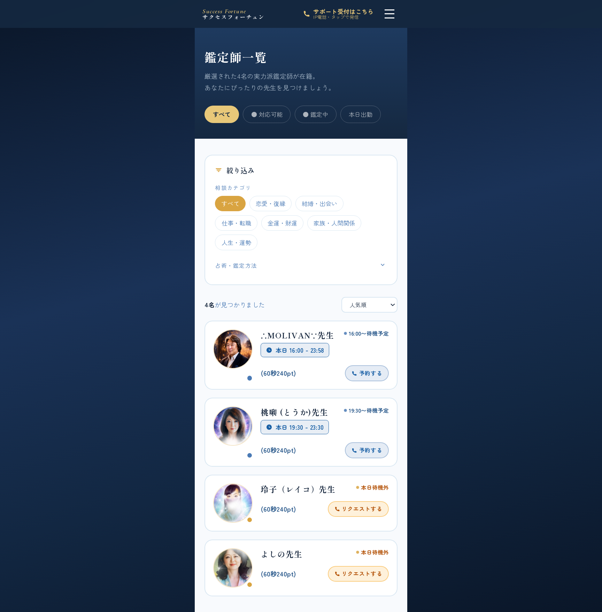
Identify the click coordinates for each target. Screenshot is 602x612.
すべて (222, 114)
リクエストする (361, 508)
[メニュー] (390, 14)
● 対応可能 (267, 114)
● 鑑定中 (315, 114)
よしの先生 (281, 554)
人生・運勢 (236, 242)
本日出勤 (360, 114)
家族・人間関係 (334, 223)
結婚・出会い (319, 203)
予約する (369, 373)
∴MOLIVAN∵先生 (297, 335)
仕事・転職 (236, 223)
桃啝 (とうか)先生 (294, 412)
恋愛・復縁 (270, 203)
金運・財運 (282, 223)
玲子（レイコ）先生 (298, 489)
